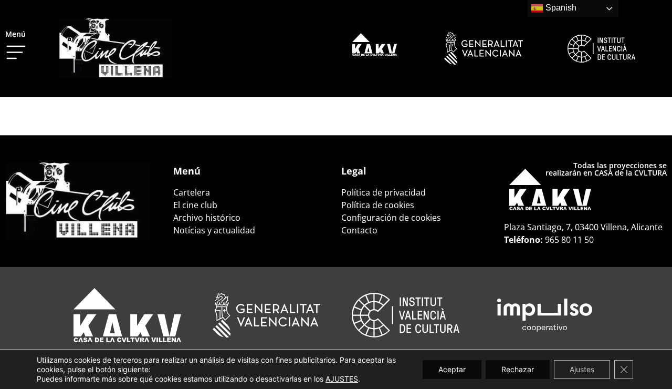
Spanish (559, 7)
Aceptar (452, 369)
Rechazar (517, 369)
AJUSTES (342, 378)
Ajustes (582, 369)
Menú (15, 34)
